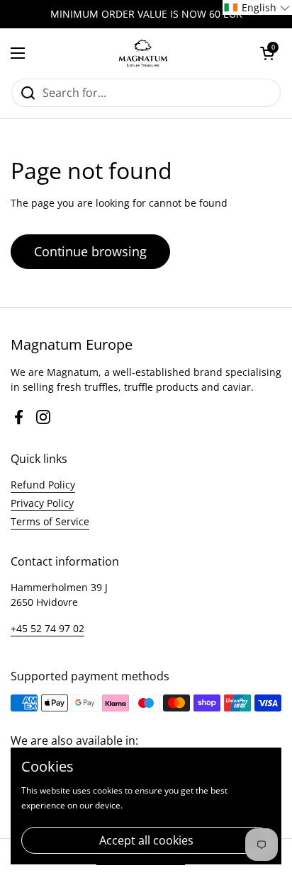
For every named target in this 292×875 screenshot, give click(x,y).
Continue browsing (90, 251)
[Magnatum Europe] (142, 53)
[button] (267, 53)
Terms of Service (50, 521)
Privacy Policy (42, 503)
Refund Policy (43, 484)
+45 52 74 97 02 (47, 628)
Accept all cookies (146, 840)
